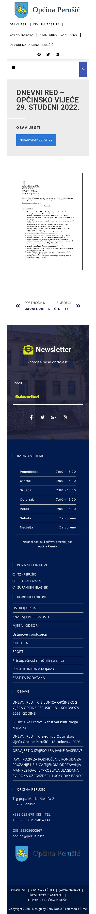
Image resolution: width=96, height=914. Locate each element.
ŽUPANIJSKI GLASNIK (32, 587)
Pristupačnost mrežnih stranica (38, 660)
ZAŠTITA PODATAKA (29, 677)
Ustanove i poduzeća (30, 634)
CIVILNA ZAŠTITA (46, 24)
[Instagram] (65, 417)
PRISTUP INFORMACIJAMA (34, 669)
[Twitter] (42, 417)
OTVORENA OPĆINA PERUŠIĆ (32, 45)
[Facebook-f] (31, 417)
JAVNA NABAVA (21, 34)
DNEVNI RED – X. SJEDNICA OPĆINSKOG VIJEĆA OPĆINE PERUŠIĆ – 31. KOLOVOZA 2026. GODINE (46, 708)
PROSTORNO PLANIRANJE (58, 34)
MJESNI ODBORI (26, 625)
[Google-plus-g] (53, 417)
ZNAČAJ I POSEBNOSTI (31, 616)
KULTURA (20, 643)
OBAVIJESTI (19, 24)
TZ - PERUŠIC (26, 574)
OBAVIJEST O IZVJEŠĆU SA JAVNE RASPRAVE (47, 750)
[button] (39, 54)
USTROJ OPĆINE (25, 608)
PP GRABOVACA (29, 581)
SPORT (18, 651)
